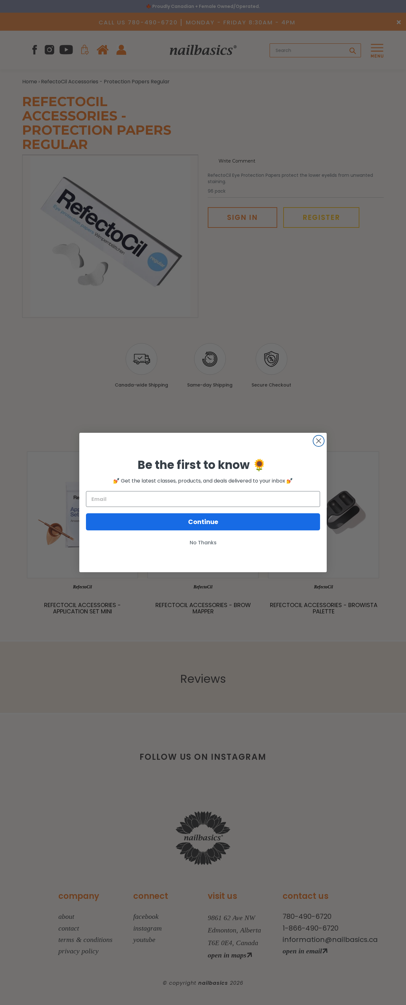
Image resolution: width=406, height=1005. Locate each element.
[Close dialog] (318, 440)
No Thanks (203, 542)
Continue (203, 521)
